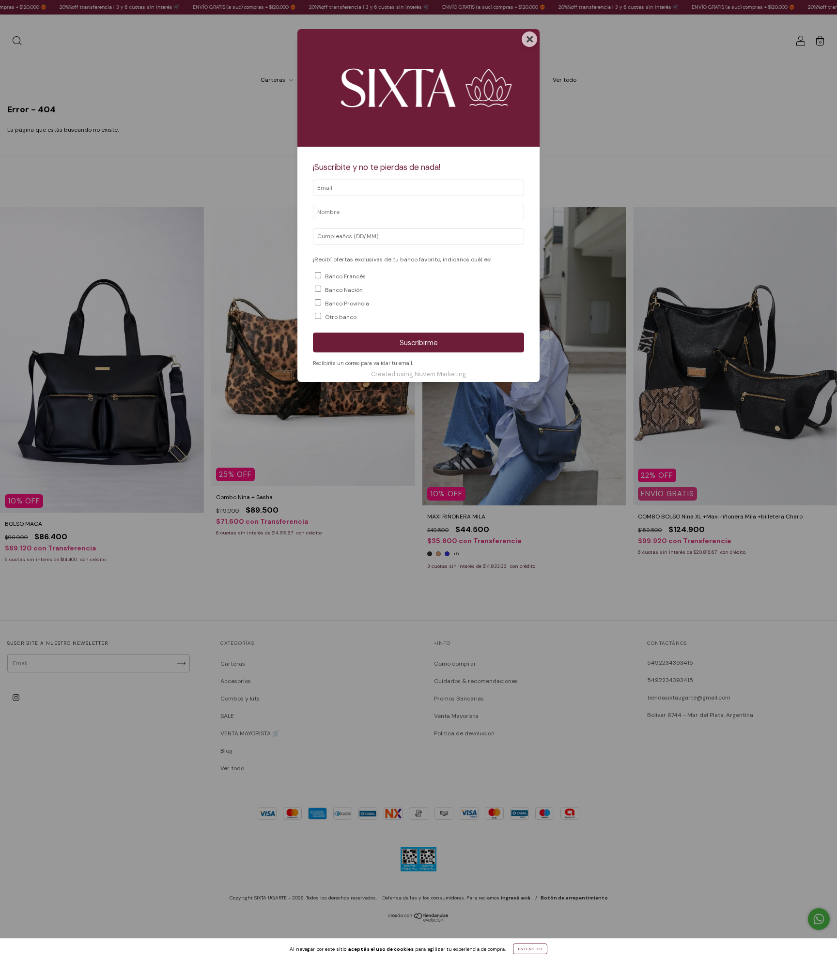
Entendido (530, 948)
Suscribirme (419, 342)
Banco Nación (344, 290)
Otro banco (340, 317)
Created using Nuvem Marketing (418, 374)
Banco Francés (345, 276)
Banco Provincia (347, 303)
